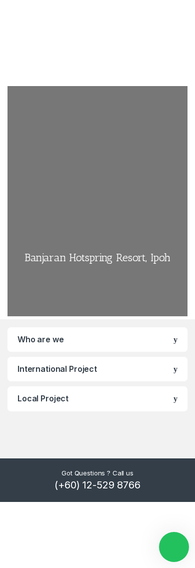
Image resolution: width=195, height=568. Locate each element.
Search (182, 43)
